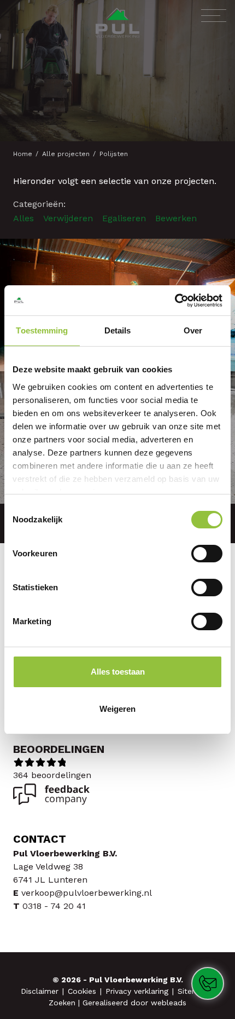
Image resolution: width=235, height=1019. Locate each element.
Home (23, 154)
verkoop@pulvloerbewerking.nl (86, 893)
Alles (23, 218)
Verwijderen (68, 218)
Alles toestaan (118, 671)
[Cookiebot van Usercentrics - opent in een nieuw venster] (174, 300)
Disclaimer (41, 991)
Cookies (83, 991)
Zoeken (63, 1002)
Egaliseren (124, 218)
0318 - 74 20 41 (54, 906)
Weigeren (117, 708)
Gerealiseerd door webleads (134, 1002)
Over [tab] (193, 330)
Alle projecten (67, 154)
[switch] (206, 553)
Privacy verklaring (138, 991)
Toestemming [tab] (42, 330)
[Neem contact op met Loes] (211, 987)
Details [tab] (117, 330)
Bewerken (176, 218)
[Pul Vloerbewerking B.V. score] (51, 802)
